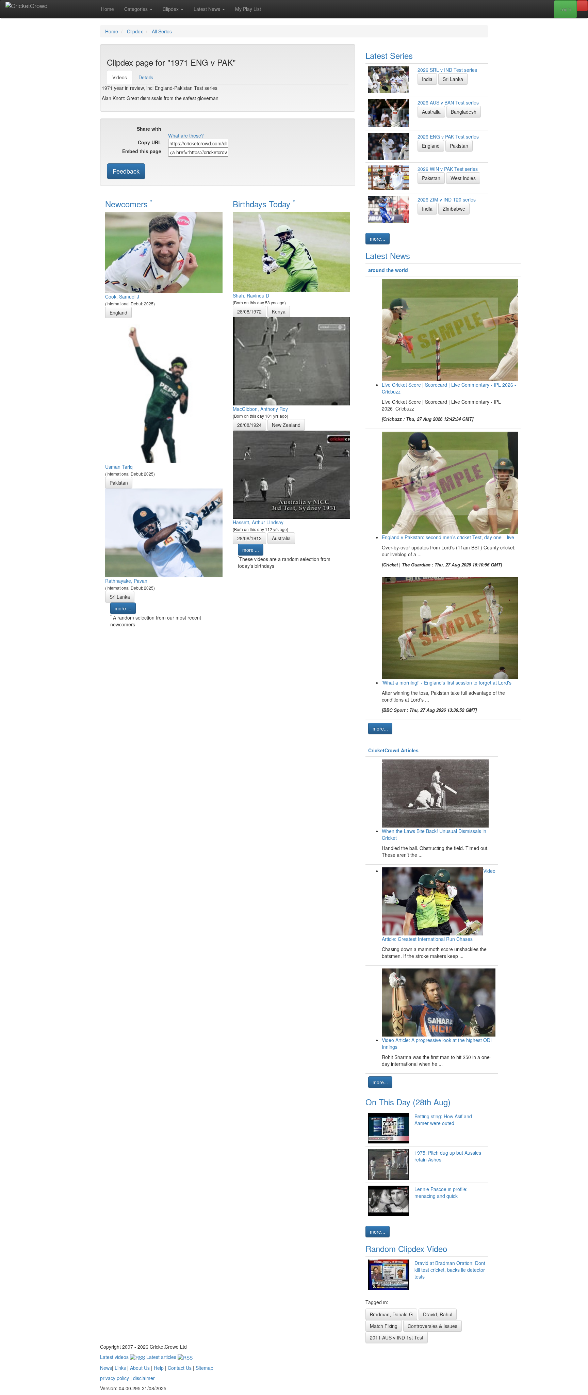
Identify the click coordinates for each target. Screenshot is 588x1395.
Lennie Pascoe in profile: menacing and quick (441, 1192)
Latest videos (115, 1356)
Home (107, 8)
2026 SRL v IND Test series (447, 69)
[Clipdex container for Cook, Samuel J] (164, 251)
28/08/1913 (249, 538)
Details (145, 77)
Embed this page (141, 151)
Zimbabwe (454, 208)
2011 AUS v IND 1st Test (396, 1337)
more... (377, 238)
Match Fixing (383, 1325)
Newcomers (128, 204)
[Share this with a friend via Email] (244, 129)
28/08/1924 (249, 424)
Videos (119, 77)
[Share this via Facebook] (172, 129)
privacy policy (114, 1378)
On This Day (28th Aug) (408, 1102)
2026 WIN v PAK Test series (448, 168)
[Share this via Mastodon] (233, 129)
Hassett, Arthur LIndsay (258, 522)
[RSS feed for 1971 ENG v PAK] (254, 129)
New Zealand (286, 424)
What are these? (186, 135)
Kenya (278, 311)
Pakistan (119, 482)
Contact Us (180, 1367)
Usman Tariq (119, 466)
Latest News (208, 8)
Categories (136, 8)
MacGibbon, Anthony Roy (260, 408)
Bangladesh (463, 111)
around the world (388, 270)
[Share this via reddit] (193, 129)
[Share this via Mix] (203, 129)
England (118, 312)
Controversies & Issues (432, 1325)
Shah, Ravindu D (251, 295)
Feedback (126, 170)
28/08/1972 (249, 311)
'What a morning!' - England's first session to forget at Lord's (446, 682)
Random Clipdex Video (406, 1248)
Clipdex (171, 8)
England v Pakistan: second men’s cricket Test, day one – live (448, 537)
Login (565, 9)
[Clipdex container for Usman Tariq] (164, 390)
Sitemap (204, 1367)
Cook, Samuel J (122, 296)
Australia (281, 538)
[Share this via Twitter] (182, 129)
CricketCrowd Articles (393, 750)
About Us (140, 1367)
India (427, 79)
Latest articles (162, 1356)
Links (120, 1367)
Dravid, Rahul (437, 1314)
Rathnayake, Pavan (126, 580)
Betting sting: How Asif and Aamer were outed (443, 1119)
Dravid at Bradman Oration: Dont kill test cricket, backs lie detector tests (449, 1270)
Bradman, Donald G (391, 1314)
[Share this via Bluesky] (223, 129)
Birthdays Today (264, 204)
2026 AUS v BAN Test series (448, 102)
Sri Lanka (120, 596)
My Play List (248, 8)
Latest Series (389, 55)
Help (159, 1367)
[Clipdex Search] (582, 5)
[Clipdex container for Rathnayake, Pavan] (164, 532)
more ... (123, 608)
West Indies (463, 178)
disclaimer (144, 1378)
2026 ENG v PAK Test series (448, 136)
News (106, 1367)
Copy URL (149, 142)
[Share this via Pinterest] (213, 129)
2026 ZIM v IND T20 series (447, 199)
